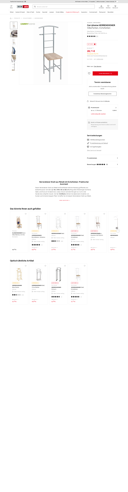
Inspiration (84, 12)
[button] (13, 25)
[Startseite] (10, 18)
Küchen (38, 12)
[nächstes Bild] (118, 231)
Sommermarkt (93, 12)
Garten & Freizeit (20, 12)
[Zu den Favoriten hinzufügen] (89, 73)
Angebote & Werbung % (72, 12)
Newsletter (110, 12)
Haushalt (44, 12)
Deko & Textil (30, 12)
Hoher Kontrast (110, 1)
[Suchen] (35, 7)
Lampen (51, 12)
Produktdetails (92, 158)
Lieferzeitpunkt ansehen (98, 114)
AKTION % (90, 44)
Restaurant (102, 12)
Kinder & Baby (60, 12)
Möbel (11, 12)
